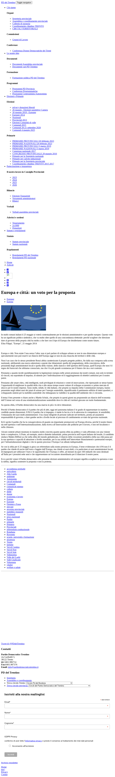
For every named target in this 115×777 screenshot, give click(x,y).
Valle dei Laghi (13, 557)
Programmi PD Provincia (23, 89)
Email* (56, 702)
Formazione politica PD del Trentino (28, 78)
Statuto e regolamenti (16, 230)
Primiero (10, 524)
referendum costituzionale (18, 529)
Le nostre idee (13, 53)
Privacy (4, 772)
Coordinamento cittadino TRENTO (28, 26)
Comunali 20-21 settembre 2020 (26, 127)
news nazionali (13, 517)
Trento (9, 542)
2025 (14, 182)
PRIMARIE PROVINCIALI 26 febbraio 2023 (33, 141)
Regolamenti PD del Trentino (25, 255)
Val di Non (11, 549)
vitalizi (10, 565)
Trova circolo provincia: (17, 685)
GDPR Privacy (10, 736)
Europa (10, 301)
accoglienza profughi (16, 469)
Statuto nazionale (19, 244)
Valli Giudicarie (14, 560)
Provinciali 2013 (19, 120)
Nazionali (16, 117)
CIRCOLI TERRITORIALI (25, 28)
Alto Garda (12, 474)
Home (9, 262)
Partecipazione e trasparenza (19, 166)
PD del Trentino (8, 2)
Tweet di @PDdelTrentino (13, 643)
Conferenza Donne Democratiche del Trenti (31, 51)
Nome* (56, 712)
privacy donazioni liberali (23, 107)
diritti (9, 491)
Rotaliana (11, 532)
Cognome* (56, 723)
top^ (3, 769)
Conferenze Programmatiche (25, 91)
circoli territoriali (14, 481)
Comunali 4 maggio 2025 (23, 130)
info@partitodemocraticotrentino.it (23, 667)
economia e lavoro (15, 496)
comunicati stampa (15, 486)
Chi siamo (11, 7)
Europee (10, 299)
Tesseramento (18, 223)
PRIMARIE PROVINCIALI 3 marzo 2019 (31, 146)
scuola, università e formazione (20, 537)
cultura (10, 489)
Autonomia (12, 479)
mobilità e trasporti (15, 512)
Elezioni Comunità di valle (24, 122)
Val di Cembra (13, 547)
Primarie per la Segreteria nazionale (28, 156)
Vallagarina (12, 555)
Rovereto (11, 534)
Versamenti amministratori (23, 198)
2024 (14, 180)
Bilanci (15, 201)
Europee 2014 (18, 115)
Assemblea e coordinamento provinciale (30, 21)
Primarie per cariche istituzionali (26, 159)
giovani (10, 507)
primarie (10, 522)
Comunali (11, 484)
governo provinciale (15, 509)
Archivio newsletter (9, 763)
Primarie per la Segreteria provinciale (28, 161)
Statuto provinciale (20, 241)
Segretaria (11, 678)
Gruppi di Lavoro (20, 39)
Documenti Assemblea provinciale (27, 64)
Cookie (4, 774)
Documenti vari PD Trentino (25, 67)
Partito (9, 519)
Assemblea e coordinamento (19, 680)
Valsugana (11, 562)
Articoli (10, 265)
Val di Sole (11, 552)
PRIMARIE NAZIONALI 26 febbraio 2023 (32, 143)
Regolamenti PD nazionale (24, 257)
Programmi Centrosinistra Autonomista (29, 94)
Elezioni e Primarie (15, 96)
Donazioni (17, 228)
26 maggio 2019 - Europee (24, 112)
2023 (14, 177)
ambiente (11, 476)
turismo (10, 544)
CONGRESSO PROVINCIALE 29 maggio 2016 (34, 153)
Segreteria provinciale (22, 18)
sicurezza (11, 539)
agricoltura (11, 471)
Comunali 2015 (19, 125)
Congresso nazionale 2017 (24, 151)
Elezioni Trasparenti (21, 196)
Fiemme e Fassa (14, 504)
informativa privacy (33, 741)
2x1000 (15, 225)
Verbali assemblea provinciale (25, 212)
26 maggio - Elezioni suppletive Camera (30, 110)
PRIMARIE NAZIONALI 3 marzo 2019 (30, 148)
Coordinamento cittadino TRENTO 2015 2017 (33, 164)
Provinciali (11, 527)
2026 (14, 185)
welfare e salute (13, 567)
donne (9, 494)
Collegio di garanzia (21, 23)
